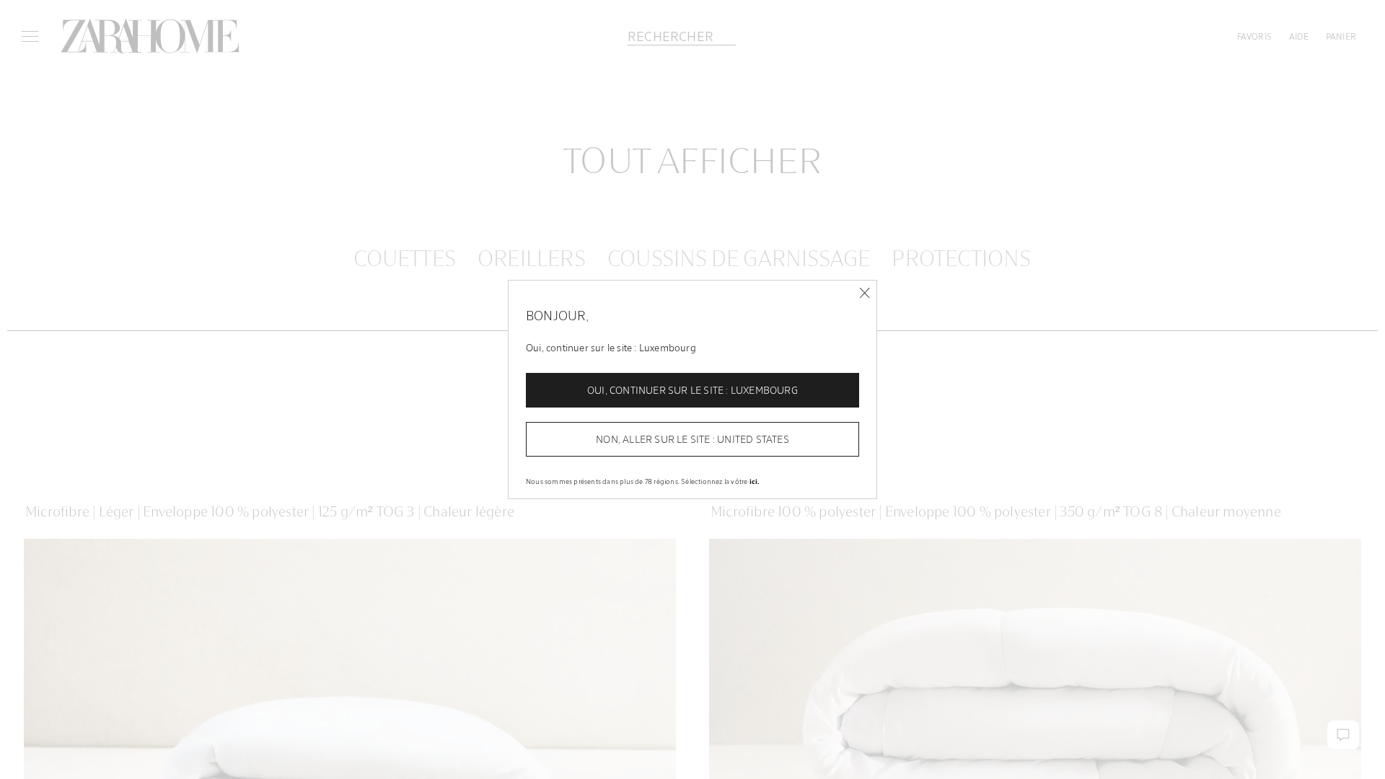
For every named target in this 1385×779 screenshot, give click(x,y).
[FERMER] (864, 293)
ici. (754, 481)
